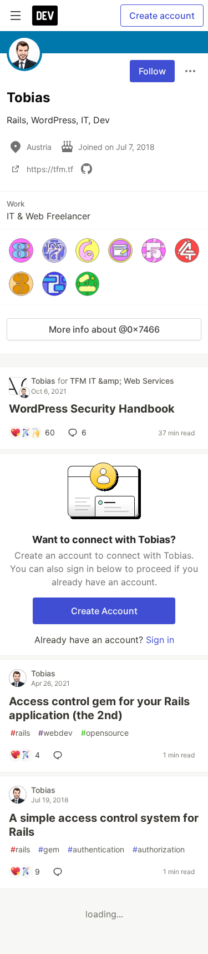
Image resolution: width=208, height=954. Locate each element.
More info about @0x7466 (104, 329)
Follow (152, 71)
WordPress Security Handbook (92, 408)
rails (20, 732)
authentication (96, 849)
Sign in (160, 639)
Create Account (104, 610)
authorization (159, 849)
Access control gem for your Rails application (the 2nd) (99, 708)
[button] (21, 250)
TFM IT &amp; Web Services (122, 380)
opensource (105, 732)
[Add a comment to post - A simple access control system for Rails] (60, 872)
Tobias (44, 380)
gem (48, 849)
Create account (162, 15)
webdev (55, 732)
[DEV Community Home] (45, 15)
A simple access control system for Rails (104, 824)
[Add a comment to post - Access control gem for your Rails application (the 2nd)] (60, 755)
